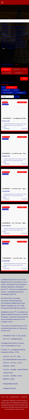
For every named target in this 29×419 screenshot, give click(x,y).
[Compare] (18, 108)
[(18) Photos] (11, 213)
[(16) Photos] (11, 178)
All (3, 87)
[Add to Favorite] (14, 108)
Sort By (4, 96)
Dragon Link (12, 294)
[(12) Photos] (11, 143)
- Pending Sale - (16, 69)
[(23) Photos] (11, 247)
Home (3, 48)
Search (24, 78)
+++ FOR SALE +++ (6, 69)
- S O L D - (24, 69)
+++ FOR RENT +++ (18, 72)
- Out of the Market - (7, 72)
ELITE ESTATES (6, 125)
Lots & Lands (14, 125)
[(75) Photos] (11, 108)
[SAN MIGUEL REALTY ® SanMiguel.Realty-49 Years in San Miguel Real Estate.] (14, 2)
